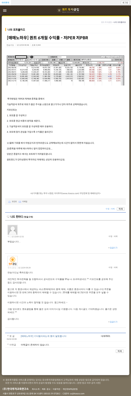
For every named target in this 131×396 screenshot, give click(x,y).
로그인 (125, 2)
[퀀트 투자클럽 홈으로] (68, 10)
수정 (107, 209)
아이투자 (5, 2)
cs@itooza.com (77, 393)
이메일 (24, 201)
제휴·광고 (46, 389)
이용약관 (56, 389)
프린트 (14, 201)
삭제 (113, 209)
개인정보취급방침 (70, 389)
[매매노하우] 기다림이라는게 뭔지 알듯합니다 (43, 336)
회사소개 (35, 389)
